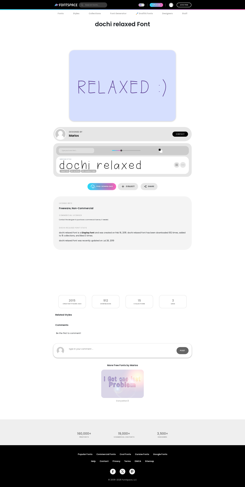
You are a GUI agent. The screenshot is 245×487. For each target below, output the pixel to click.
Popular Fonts (85, 454)
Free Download (104, 186)
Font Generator (118, 13)
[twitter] (122, 471)
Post (182, 350)
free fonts (84, 437)
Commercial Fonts (106, 454)
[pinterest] (132, 471)
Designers (167, 13)
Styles (76, 13)
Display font (88, 232)
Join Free (184, 5)
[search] (93, 5)
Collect (130, 186)
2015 (72, 300)
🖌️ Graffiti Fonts (144, 13)
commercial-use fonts (124, 437)
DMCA (138, 461)
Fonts (61, 13)
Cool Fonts (125, 454)
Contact (180, 134)
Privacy (116, 461)
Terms (127, 461)
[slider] (121, 150)
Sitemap (149, 461)
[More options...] (183, 165)
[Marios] (62, 134)
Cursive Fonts (142, 454)
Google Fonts (160, 454)
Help (93, 461)
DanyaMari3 (122, 400)
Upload (156, 5)
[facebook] (113, 471)
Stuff (184, 13)
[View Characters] (176, 165)
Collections (95, 13)
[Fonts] (66, 5)
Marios (74, 136)
